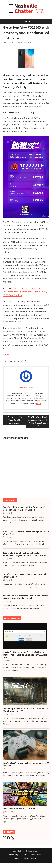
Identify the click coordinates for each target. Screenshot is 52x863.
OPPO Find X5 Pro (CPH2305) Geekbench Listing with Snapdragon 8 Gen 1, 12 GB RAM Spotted (25, 291)
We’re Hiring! (34, 858)
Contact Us (17, 858)
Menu (27, 21)
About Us (40, 855)
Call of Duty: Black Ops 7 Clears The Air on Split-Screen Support (25, 575)
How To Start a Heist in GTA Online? (19, 808)
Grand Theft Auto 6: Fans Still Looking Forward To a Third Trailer (26, 532)
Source (6, 354)
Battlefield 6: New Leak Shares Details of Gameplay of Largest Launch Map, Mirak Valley (24, 554)
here (38, 403)
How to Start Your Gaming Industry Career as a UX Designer (26, 764)
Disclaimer (24, 855)
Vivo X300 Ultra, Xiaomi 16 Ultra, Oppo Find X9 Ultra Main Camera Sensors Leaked (24, 508)
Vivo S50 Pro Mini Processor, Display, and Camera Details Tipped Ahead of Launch (25, 597)
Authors (32, 855)
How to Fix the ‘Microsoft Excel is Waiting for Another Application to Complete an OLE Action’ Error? (25, 655)
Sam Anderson (25, 42)
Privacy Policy (13, 855)
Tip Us (26, 858)
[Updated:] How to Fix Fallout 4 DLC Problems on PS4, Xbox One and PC (25, 709)
